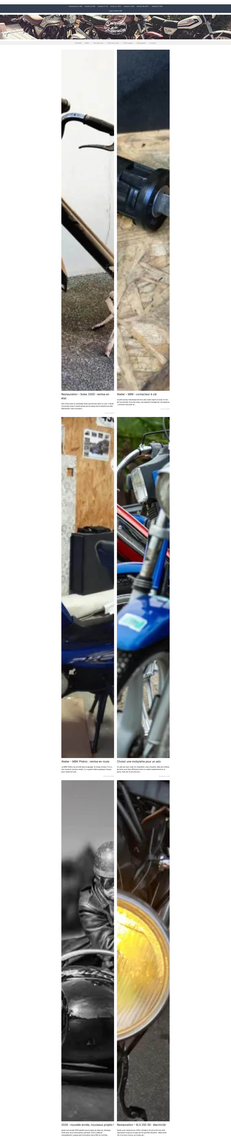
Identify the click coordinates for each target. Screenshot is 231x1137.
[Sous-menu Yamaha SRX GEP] (149, 6)
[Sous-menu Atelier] (91, 43)
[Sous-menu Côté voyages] (134, 43)
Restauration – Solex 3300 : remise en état (85, 396)
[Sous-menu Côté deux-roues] (121, 43)
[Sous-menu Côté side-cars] (105, 43)
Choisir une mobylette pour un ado (139, 761)
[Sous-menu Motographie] (147, 43)
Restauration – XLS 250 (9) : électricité (141, 1124)
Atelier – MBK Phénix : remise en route (85, 761)
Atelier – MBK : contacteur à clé (137, 394)
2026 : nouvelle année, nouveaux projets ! (87, 1124)
